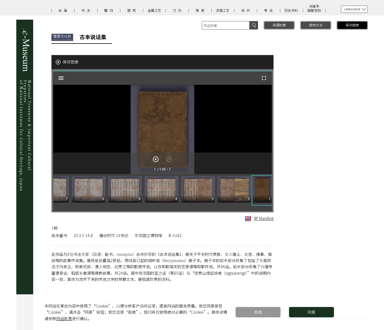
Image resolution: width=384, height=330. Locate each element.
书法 (86, 10)
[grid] (162, 192)
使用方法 (315, 24)
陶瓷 (201, 10)
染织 (246, 10)
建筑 (132, 10)
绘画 (63, 10)
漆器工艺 (222, 10)
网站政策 (64, 318)
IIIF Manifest (264, 218)
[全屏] (264, 78)
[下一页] (155, 159)
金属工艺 (154, 10)
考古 (269, 10)
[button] (262, 190)
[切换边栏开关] (61, 78)
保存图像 (352, 24)
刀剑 (178, 10)
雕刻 (109, 10)
